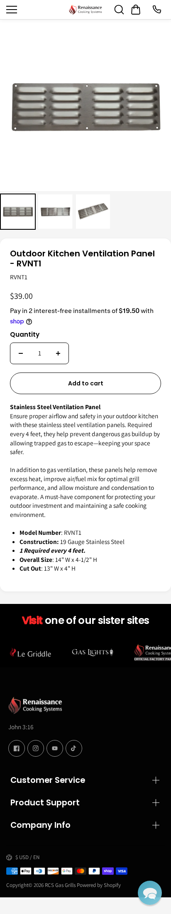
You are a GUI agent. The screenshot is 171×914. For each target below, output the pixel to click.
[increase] (58, 353)
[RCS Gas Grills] (85, 9)
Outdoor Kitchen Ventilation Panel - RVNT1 (82, 258)
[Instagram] (35, 748)
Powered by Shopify (99, 885)
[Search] (119, 9)
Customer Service (47, 780)
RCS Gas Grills (60, 885)
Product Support (45, 802)
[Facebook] (16, 748)
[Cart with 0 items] (135, 9)
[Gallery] (85, 126)
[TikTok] (74, 748)
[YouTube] (54, 748)
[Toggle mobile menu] (35, 9)
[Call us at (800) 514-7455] (156, 9)
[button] (150, 893)
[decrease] (20, 353)
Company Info (40, 825)
